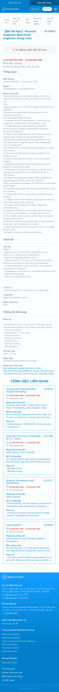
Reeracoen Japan (9, 651)
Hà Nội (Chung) (13, 63)
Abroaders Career (9, 663)
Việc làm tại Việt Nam (16, 21)
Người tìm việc (15, 3)
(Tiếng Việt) (16, 595)
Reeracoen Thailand (10, 634)
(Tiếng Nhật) (17, 598)
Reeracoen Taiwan (10, 644)
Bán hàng (28, 21)
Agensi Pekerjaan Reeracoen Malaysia (18, 641)
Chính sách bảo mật (12, 672)
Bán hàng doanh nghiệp (37, 21)
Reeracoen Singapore (11, 638)
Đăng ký (47, 9)
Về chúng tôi (8, 669)
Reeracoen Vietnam (10, 648)
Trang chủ (6, 21)
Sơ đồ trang (8, 680)
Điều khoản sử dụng (12, 676)
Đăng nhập (35, 9)
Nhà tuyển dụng (44, 3)
